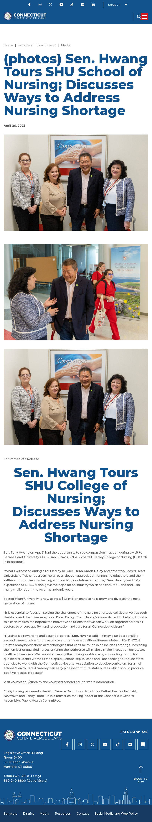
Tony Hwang (46, 45)
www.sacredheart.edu (65, 682)
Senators (25, 45)
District (28, 813)
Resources (63, 813)
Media (66, 45)
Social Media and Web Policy (116, 813)
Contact (83, 813)
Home (8, 45)
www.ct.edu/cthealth (26, 682)
